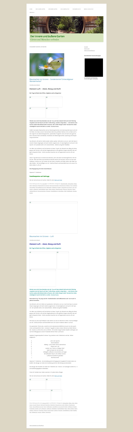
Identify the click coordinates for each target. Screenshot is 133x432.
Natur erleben (52, 189)
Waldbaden (69, 191)
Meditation (54, 408)
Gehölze (75, 185)
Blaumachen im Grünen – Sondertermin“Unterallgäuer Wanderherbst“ (51, 80)
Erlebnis (68, 185)
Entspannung (62, 185)
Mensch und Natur (88, 9)
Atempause (35, 185)
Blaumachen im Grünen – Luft (42, 236)
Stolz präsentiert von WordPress (37, 425)
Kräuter (59, 187)
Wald (65, 191)
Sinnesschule (50, 410)
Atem (31, 185)
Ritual (74, 189)
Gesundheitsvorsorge (41, 187)
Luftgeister (43, 408)
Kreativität (32, 408)
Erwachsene (72, 405)
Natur (47, 189)
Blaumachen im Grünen (43, 185)
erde (63, 405)
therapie (48, 191)
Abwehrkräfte (64, 183)
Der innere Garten (52, 9)
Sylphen (56, 410)
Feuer (31, 406)
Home (31, 9)
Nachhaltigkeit (42, 189)
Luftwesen (35, 189)
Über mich (32, 12)
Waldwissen (35, 412)
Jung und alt (61, 406)
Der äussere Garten (40, 9)
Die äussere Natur (65, 9)
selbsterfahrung (33, 191)
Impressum (86, 48)
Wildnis (43, 412)
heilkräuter (48, 187)
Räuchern (70, 189)
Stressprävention (42, 191)
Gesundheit (32, 187)
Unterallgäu (61, 191)
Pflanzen (65, 189)
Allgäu (75, 183)
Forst (71, 185)
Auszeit (34, 405)
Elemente (52, 405)
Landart (36, 408)
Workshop (48, 412)
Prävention (41, 410)
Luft (73, 187)
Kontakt (86, 47)
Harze (44, 406)
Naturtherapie (59, 189)
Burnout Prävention (54, 185)
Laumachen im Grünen (66, 187)
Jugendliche (55, 406)
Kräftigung (54, 187)
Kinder (65, 406)
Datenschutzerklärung (89, 50)
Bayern (38, 405)
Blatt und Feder (58, 180)
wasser (39, 412)
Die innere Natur (77, 9)
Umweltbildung (54, 191)
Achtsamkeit (70, 183)
